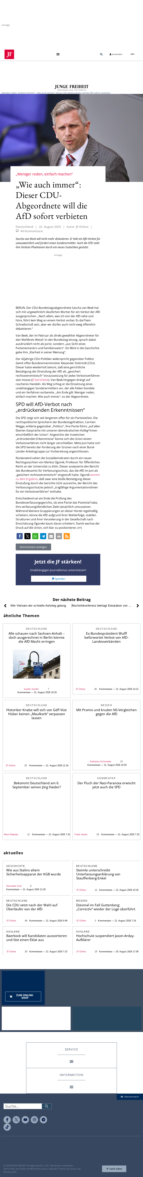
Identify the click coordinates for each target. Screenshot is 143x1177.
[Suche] (46, 1106)
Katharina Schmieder (100, 761)
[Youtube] (25, 1119)
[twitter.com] (16, 1119)
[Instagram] (34, 1119)
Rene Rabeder (11, 834)
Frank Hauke (80, 834)
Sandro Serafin (31, 689)
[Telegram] (43, 1119)
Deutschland (24, 227)
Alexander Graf (13, 886)
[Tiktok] (7, 1127)
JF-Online (80, 689)
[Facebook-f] (7, 1119)
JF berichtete (40, 380)
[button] (58, 54)
